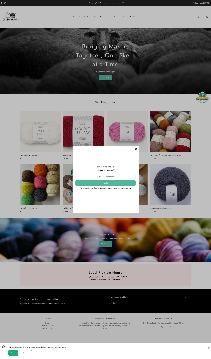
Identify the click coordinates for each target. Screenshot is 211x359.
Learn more (64, 347)
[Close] (209, 347)
